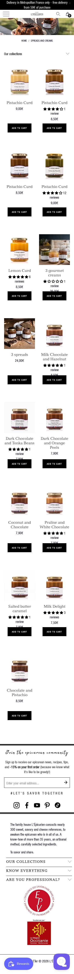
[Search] (59, 14)
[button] (53, 109)
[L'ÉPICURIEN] (37, 14)
